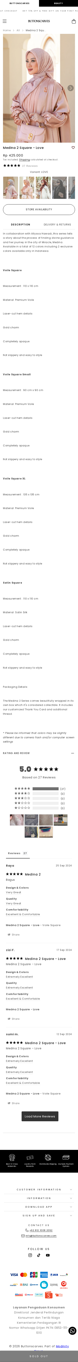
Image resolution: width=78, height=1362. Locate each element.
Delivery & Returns (57, 224)
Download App (39, 1207)
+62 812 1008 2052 (41, 1230)
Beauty (58, 3)
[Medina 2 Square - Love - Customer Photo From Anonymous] (17, 820)
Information (39, 1198)
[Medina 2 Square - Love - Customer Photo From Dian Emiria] (31, 820)
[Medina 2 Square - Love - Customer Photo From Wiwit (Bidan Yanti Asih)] (31, 832)
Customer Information (39, 1189)
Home (7, 30)
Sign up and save (39, 1215)
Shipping (24, 159)
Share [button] (15, 934)
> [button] (40, 1116)
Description (20, 224)
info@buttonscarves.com (41, 1235)
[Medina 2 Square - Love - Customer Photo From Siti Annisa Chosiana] (46, 832)
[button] (5, 21)
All (18, 30)
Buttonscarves (20, 3)
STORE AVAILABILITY (39, 209)
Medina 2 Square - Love (22, 925)
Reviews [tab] (14, 853)
